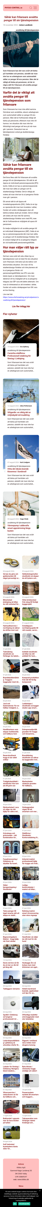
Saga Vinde (24, 519)
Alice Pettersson (26, 406)
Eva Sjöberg (24, 347)
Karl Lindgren (25, 462)
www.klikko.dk (23, 1179)
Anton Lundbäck (25, 25)
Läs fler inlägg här (21, 306)
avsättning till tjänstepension (27, 30)
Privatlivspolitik (24, 1204)
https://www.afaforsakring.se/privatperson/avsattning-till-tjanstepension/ (21, 298)
